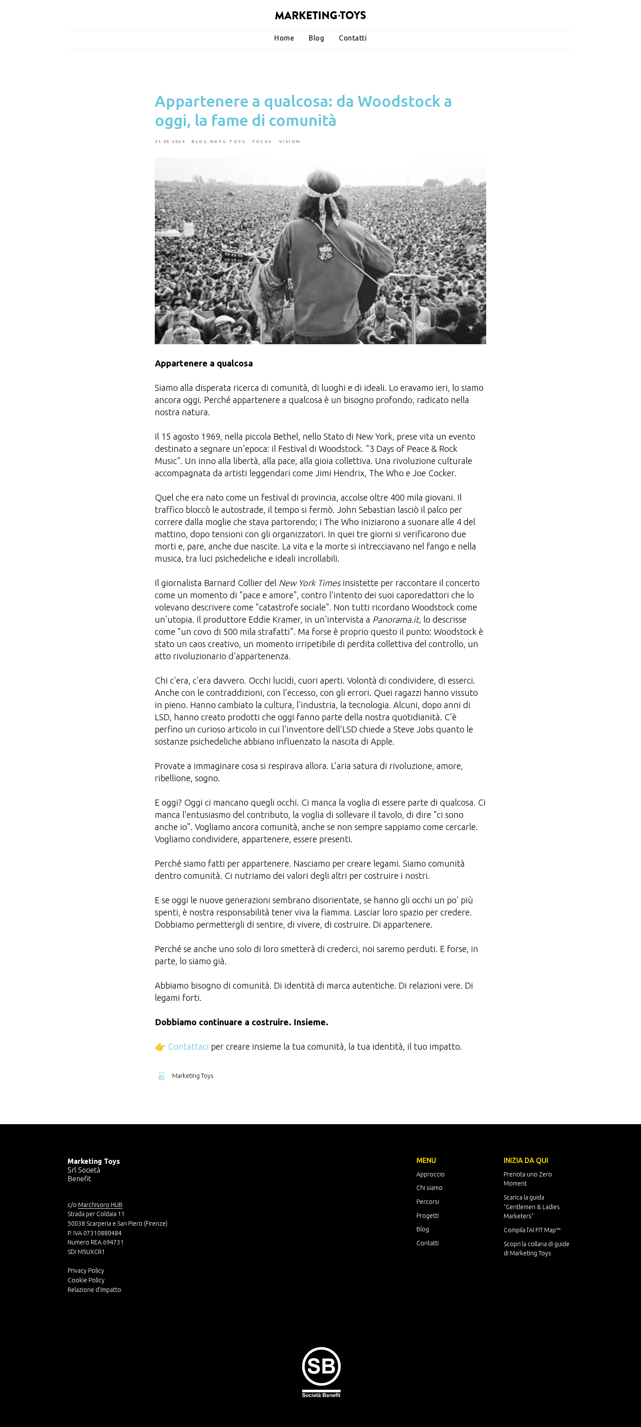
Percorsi (427, 1201)
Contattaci (188, 1046)
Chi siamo (429, 1187)
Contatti (353, 38)
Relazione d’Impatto (94, 1289)
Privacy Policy (86, 1270)
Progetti (427, 1215)
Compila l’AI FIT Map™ (532, 1230)
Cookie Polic (85, 1280)
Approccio (430, 1174)
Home (284, 38)
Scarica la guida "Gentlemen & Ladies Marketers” (532, 1207)
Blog (316, 38)
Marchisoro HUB (100, 1204)
